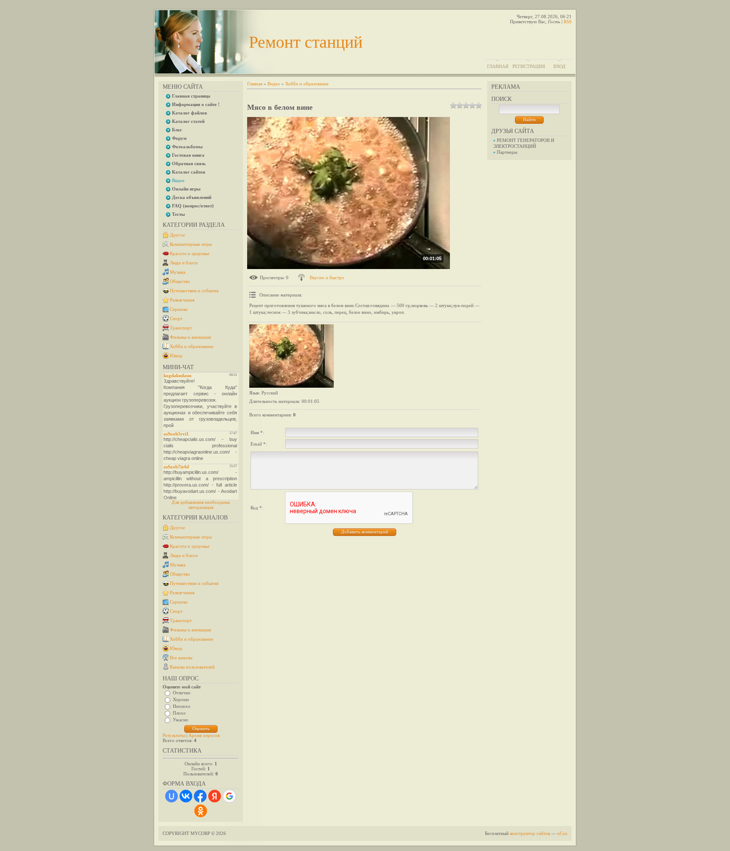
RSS (568, 21)
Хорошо (181, 699)
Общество (180, 281)
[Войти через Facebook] (200, 796)
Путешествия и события (194, 290)
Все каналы (181, 657)
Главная (497, 66)
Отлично (182, 692)
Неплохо (182, 706)
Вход (559, 66)
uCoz (562, 833)
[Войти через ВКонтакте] (186, 796)
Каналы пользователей (192, 666)
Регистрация (528, 66)
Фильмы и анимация (190, 337)
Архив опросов (204, 735)
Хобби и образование (191, 346)
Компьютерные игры (191, 244)
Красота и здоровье (190, 253)
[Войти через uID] (171, 796)
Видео (273, 83)
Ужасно (180, 719)
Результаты (174, 735)
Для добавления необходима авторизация (201, 505)
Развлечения (182, 299)
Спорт (176, 318)
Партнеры (507, 152)
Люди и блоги (184, 262)
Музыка (177, 272)
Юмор (176, 355)
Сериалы (178, 309)
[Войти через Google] (229, 796)
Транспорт (181, 327)
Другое (177, 234)
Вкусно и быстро (327, 277)
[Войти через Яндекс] (214, 796)
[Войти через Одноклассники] (200, 811)
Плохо (179, 712)
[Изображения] (291, 356)
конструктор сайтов (530, 833)
